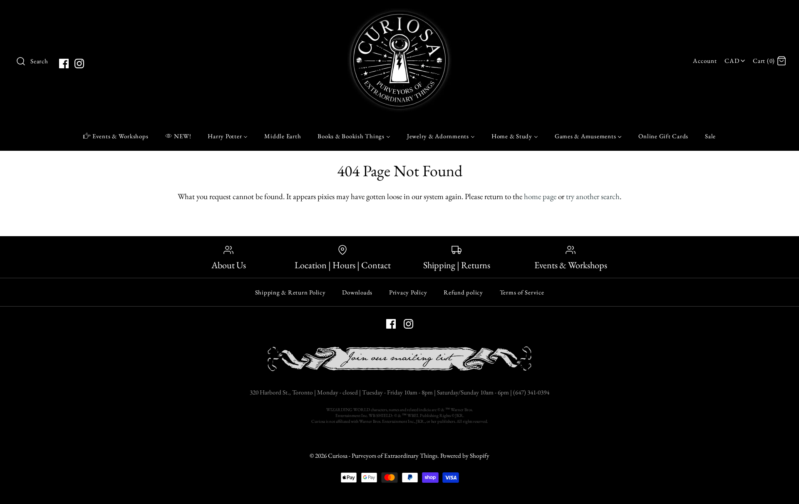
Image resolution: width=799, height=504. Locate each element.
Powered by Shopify (464, 456)
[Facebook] (64, 63)
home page (540, 196)
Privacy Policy (408, 292)
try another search (593, 196)
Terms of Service (522, 292)
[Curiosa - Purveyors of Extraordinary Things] (399, 14)
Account (705, 61)
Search (39, 61)
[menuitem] (116, 135)
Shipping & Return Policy (290, 292)
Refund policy (463, 292)
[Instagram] (79, 63)
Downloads (357, 292)
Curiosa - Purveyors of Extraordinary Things (382, 456)
